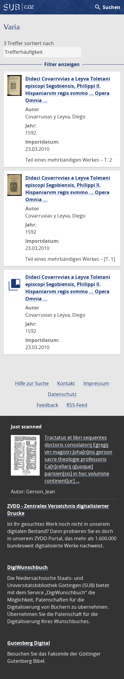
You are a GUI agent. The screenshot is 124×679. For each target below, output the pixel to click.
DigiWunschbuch (27, 567)
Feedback (47, 405)
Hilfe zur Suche (32, 383)
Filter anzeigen (62, 64)
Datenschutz (62, 394)
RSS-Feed (77, 405)
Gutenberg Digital (28, 643)
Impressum (96, 383)
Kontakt (66, 383)
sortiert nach (39, 43)
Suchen (107, 7)
